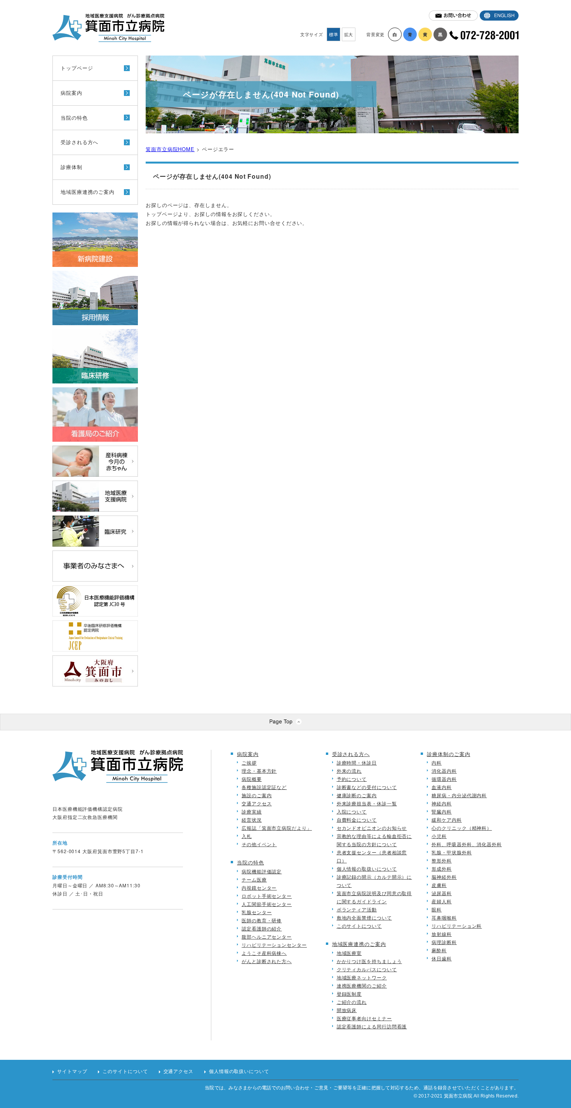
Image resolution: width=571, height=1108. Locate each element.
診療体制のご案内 (448, 754)
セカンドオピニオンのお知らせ (372, 827)
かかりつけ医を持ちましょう (369, 961)
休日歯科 (442, 958)
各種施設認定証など (264, 787)
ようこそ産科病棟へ (264, 952)
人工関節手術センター (267, 904)
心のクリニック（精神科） (462, 827)
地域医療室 (349, 952)
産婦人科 (442, 901)
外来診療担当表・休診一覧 (367, 803)
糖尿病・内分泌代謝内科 (459, 795)
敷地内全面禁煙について (364, 917)
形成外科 (442, 868)
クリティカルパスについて (367, 969)
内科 (437, 762)
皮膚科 (439, 885)
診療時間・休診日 (357, 762)
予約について (352, 778)
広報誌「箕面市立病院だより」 (277, 827)
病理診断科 (444, 942)
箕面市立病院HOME (170, 149)
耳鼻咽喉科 (444, 917)
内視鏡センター (259, 887)
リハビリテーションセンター (274, 944)
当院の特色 (74, 117)
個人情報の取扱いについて (367, 868)
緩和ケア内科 (446, 819)
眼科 (437, 909)
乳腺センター (257, 912)
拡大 (348, 34)
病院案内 (71, 92)
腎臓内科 (442, 811)
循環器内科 (444, 778)
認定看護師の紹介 (262, 928)
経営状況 (252, 819)
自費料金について (357, 819)
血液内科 (442, 787)
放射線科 (442, 933)
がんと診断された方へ (267, 961)
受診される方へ (79, 142)
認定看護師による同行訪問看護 (372, 1026)
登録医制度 (349, 993)
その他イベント (259, 844)
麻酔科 (439, 950)
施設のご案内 (257, 795)
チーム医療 (254, 879)
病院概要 (252, 778)
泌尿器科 (442, 893)
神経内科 (442, 803)
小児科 (439, 836)
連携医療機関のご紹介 (362, 985)
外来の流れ (349, 770)
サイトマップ (72, 1071)
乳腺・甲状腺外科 (452, 852)
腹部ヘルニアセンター (267, 936)
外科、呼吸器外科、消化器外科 (467, 844)
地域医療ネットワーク (362, 977)
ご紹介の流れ (352, 1001)
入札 (247, 836)
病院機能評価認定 (262, 871)
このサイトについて (359, 925)
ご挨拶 (249, 762)
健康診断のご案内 (357, 795)
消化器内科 (444, 770)
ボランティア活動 (357, 909)
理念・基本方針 (259, 770)
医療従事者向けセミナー (364, 1018)
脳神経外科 (444, 876)
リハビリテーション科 (457, 925)
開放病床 (347, 1010)
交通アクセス (257, 803)
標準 (333, 34)
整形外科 (442, 860)
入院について (352, 811)
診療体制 (71, 167)
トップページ (77, 67)
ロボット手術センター (267, 895)
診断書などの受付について (367, 787)
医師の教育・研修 (262, 920)
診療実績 (252, 811)
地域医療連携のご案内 (88, 191)
